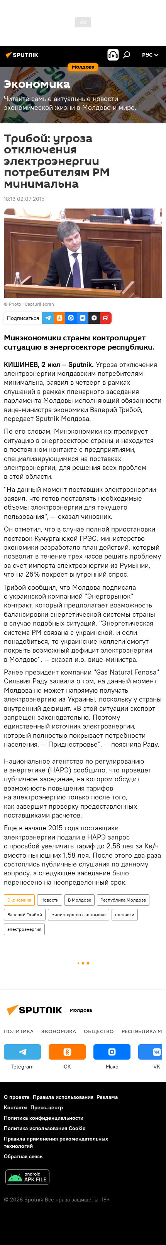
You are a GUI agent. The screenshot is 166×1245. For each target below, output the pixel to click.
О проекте (17, 1097)
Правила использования (63, 1097)
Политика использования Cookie (45, 1128)
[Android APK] (27, 1178)
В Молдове (79, 900)
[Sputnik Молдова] (23, 57)
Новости (50, 900)
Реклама (107, 1097)
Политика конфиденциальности (43, 1117)
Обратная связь (23, 1156)
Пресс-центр (46, 1107)
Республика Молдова (123, 900)
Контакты (15, 1107)
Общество (99, 1031)
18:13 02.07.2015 (24, 198)
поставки (124, 914)
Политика (19, 1031)
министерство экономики (78, 914)
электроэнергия (24, 929)
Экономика (19, 900)
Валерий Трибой (24, 914)
